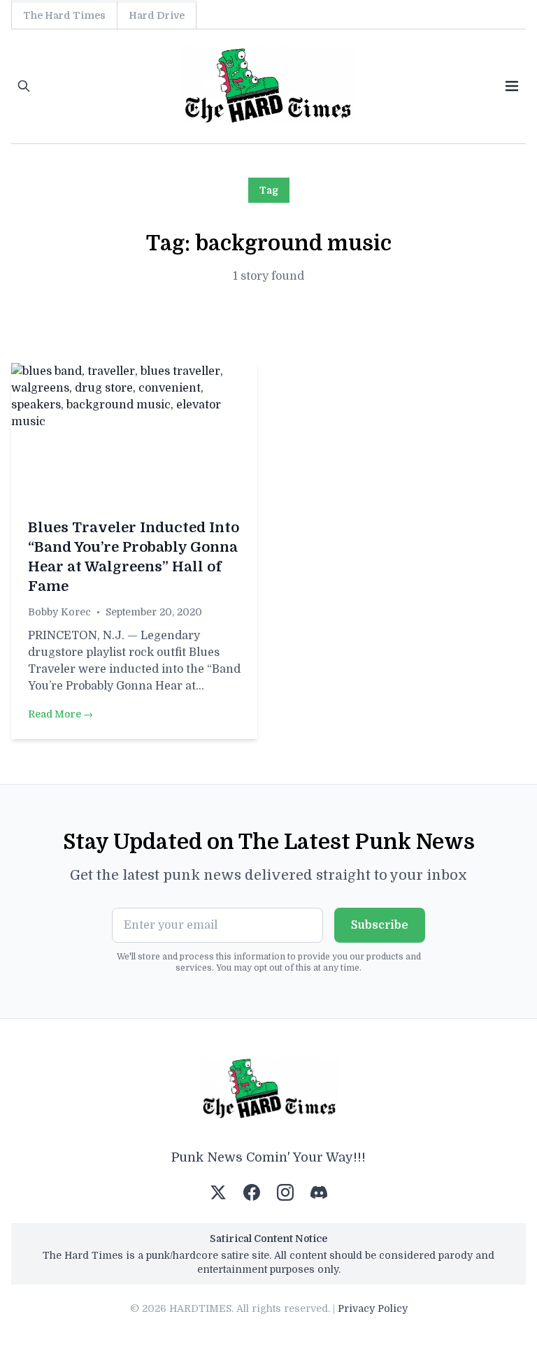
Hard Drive (157, 15)
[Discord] (318, 1192)
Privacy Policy (373, 1308)
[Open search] (23, 86)
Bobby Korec (59, 612)
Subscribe (379, 925)
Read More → (60, 714)
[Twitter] (218, 1192)
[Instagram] (285, 1192)
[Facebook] (251, 1192)
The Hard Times (64, 15)
